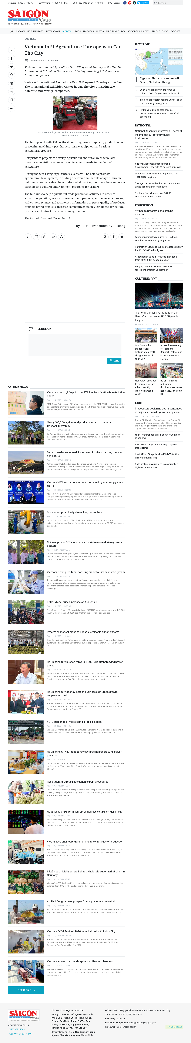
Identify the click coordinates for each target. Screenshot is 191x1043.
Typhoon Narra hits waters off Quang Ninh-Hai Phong (159, 80)
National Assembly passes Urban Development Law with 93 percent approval (158, 165)
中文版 (100, 3)
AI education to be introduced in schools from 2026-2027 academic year (156, 258)
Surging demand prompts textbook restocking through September (153, 268)
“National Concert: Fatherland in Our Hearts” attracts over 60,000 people (156, 316)
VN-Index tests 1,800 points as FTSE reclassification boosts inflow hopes (86, 394)
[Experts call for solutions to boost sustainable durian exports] (26, 642)
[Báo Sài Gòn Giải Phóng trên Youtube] (129, 3)
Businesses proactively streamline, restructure (74, 512)
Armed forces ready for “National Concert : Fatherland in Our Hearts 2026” (171, 352)
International (53, 31)
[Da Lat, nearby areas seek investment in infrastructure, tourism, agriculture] (26, 462)
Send (116, 360)
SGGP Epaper (114, 3)
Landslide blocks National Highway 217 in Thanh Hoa (156, 175)
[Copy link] (11, 91)
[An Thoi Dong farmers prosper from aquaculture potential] (26, 912)
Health (77, 31)
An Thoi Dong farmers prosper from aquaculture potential (81, 901)
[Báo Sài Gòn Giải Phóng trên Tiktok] (134, 3)
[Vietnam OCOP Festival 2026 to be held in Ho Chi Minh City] (26, 941)
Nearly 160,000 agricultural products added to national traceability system (79, 424)
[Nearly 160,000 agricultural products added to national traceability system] (26, 432)
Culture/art (112, 31)
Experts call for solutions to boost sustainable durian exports (83, 632)
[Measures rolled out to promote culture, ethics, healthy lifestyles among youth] (146, 370)
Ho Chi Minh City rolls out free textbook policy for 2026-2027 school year (159, 248)
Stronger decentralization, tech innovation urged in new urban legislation (157, 185)
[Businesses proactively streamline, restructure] (26, 522)
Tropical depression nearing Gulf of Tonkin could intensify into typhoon (161, 101)
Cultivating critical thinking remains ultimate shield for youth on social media (160, 91)
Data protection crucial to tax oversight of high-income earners (157, 466)
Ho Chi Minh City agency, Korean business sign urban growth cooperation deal (82, 693)
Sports (100, 31)
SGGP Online (44, 3)
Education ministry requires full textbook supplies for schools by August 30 (156, 239)
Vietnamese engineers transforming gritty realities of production (85, 841)
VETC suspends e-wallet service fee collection (74, 721)
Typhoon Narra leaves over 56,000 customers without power (153, 195)
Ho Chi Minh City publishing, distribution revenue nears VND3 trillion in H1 (171, 387)
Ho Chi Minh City (35, 31)
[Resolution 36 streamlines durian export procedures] (26, 792)
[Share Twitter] (11, 66)
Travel (165, 31)
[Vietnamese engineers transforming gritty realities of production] (26, 852)
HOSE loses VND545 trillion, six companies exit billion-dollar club (84, 811)
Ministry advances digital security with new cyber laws (158, 436)
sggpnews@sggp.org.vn (20, 1033)
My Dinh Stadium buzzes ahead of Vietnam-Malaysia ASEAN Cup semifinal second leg (159, 113)
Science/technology (138, 31)
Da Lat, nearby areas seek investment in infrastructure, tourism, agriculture (84, 454)
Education (88, 31)
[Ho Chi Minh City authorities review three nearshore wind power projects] (26, 762)
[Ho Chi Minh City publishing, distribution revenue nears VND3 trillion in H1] (171, 370)
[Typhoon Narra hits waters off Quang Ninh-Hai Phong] (159, 61)
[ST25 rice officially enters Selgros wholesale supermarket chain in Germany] (26, 882)
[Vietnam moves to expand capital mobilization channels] (26, 971)
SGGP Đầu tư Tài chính (83, 3)
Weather (175, 31)
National (20, 31)
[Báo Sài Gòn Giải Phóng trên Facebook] (125, 3)
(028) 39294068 (17, 1029)
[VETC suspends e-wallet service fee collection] (26, 732)
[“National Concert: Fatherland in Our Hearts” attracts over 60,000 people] (159, 296)
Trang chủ (11, 31)
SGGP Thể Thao (61, 3)
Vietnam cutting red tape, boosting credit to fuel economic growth (86, 572)
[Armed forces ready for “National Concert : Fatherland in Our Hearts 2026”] (171, 335)
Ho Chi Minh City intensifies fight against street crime (156, 446)
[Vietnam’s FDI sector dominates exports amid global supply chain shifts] (26, 492)
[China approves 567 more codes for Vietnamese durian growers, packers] (26, 552)
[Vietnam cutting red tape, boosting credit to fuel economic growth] (26, 582)
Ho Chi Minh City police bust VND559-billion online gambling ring (157, 456)
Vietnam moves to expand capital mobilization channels (80, 961)
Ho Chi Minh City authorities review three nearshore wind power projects (84, 753)
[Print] (11, 83)
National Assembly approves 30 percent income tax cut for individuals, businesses (158, 134)
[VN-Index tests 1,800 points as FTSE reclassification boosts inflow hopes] (26, 403)
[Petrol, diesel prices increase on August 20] (26, 612)
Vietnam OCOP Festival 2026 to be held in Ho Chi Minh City (81, 931)
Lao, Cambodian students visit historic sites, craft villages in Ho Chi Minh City (145, 352)
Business (67, 31)
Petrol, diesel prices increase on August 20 (72, 602)
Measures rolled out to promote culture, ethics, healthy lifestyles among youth (145, 387)
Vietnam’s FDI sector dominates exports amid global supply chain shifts (85, 484)
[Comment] (11, 100)
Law (123, 31)
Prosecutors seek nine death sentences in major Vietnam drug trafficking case (158, 410)
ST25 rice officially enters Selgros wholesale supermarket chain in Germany (86, 873)
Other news (18, 387)
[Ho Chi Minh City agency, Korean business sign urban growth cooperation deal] (26, 702)
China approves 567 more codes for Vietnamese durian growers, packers (85, 544)
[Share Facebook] (11, 58)
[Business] (11, 108)
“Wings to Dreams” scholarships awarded (154, 212)
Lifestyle (155, 31)
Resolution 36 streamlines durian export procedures (77, 781)
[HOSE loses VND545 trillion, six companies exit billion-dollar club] (26, 822)
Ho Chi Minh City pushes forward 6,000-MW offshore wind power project (85, 663)
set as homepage (174, 1027)
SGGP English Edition (29, 17)
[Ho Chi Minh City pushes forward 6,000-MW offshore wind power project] (26, 672)
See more (24, 990)
